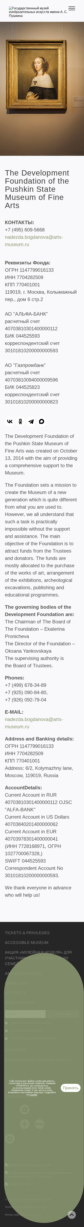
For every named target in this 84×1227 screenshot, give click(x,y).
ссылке (33, 1094)
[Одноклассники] (20, 421)
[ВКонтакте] (10, 421)
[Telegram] (31, 421)
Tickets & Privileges (27, 933)
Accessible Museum (26, 942)
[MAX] (41, 421)
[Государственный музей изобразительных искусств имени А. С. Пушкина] (39, 15)
